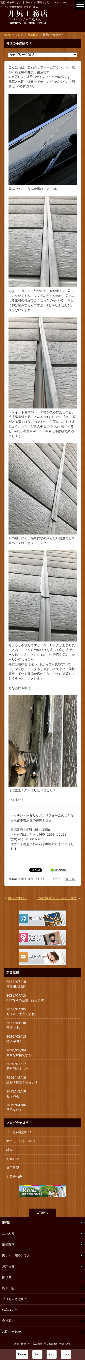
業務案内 (8, 1244)
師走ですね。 (17, 898)
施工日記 (33, 34)
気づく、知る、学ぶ (20, 1141)
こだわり (8, 1233)
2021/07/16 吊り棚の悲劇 (16, 984)
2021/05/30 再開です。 (16, 1025)
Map (52, 1354)
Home (22, 1354)
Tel (37, 1354)
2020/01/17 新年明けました (17, 1066)
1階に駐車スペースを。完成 (57, 898)
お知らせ (12, 1159)
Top (66, 1354)
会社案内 (8, 1321)
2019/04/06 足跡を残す (16, 1107)
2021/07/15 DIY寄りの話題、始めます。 (26, 998)
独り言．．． (15, 1150)
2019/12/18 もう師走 (16, 1093)
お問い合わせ (11, 1332)
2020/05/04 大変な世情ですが (19, 1052)
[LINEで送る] (58, 870)
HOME (7, 34)
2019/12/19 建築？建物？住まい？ (22, 1080)
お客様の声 (14, 1177)
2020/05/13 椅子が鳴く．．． (19, 1039)
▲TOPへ (42, 1213)
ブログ (19, 34)
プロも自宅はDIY (18, 1132)
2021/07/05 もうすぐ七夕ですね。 (22, 1011)
